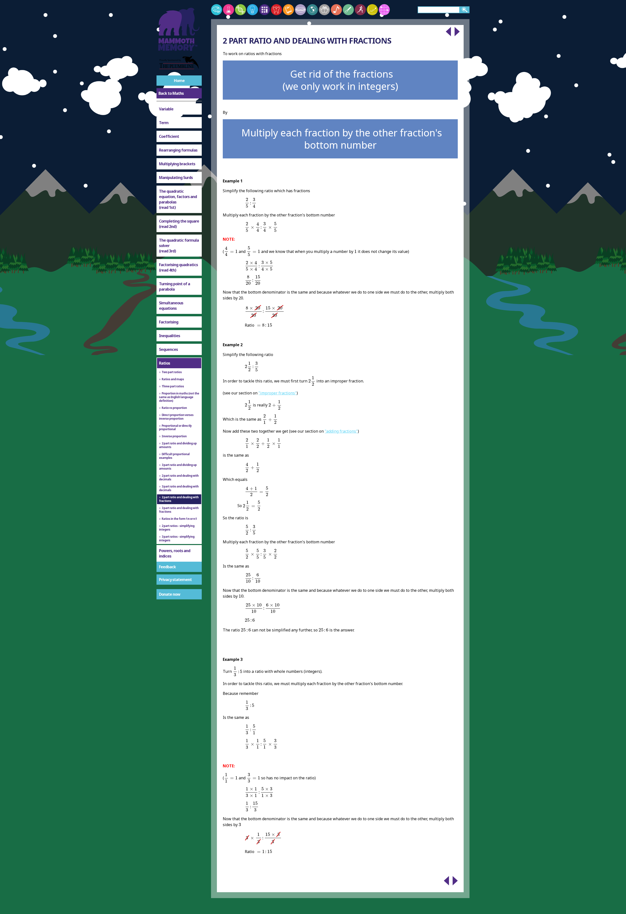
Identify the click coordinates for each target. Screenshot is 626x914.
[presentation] (250, 203)
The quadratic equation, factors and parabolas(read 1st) (178, 199)
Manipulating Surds (176, 177)
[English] (288, 9)
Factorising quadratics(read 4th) (178, 267)
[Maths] (264, 9)
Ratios (164, 363)
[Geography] (312, 9)
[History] (276, 9)
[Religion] (324, 9)
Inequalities (169, 335)
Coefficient (169, 136)
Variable (166, 109)
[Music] (336, 9)
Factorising (168, 322)
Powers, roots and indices (174, 553)
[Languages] (300, 9)
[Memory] (216, 9)
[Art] (348, 9)
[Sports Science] (360, 9)
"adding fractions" (341, 431)
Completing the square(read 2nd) (179, 223)
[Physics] (252, 9)
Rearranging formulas (178, 150)
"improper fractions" (277, 393)
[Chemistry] (228, 9)
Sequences (168, 349)
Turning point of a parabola (174, 286)
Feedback (167, 567)
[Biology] (240, 9)
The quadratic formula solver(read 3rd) (179, 245)
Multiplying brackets (177, 163)
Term (163, 122)
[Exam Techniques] (384, 9)
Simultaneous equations (171, 305)
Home (179, 80)
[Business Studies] (372, 9)
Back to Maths (171, 93)
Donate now (169, 594)
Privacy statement (175, 579)
